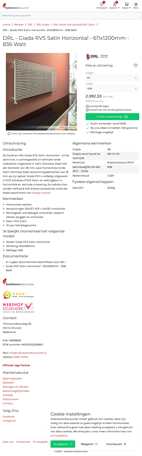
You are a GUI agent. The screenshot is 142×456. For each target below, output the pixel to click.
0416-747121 (21, 357)
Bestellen (8, 382)
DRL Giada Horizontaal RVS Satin (74, 24)
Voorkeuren (114, 444)
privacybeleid (59, 435)
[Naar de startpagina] (16, 6)
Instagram (9, 420)
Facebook (9, 416)
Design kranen (41, 192)
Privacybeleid (41, 441)
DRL (30, 24)
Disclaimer (23, 441)
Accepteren (60, 444)
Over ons (8, 441)
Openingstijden (12, 378)
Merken (19, 24)
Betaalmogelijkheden (16, 390)
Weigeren (87, 444)
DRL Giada (43, 24)
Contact (8, 403)
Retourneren (11, 399)
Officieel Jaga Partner (16, 365)
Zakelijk (8, 395)
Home (6, 24)
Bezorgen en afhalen (16, 386)
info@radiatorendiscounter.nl (28, 352)
